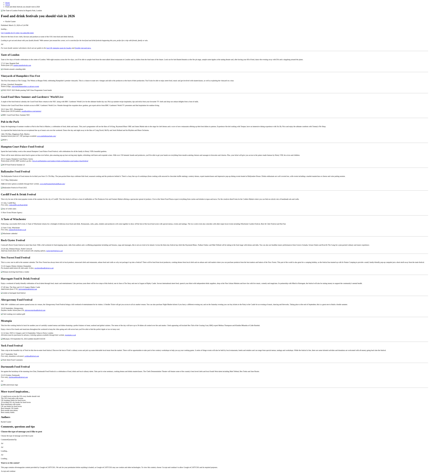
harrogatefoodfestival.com (28, 289)
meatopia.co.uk (70, 335)
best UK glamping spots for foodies (58, 48)
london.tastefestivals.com (22, 65)
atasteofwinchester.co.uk (17, 230)
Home (7, 3)
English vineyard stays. (83, 48)
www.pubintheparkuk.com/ (46, 136)
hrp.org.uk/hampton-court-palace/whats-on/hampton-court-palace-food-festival (60, 161)
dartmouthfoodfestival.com (18, 377)
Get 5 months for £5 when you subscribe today (17, 33)
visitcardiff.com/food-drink (18, 205)
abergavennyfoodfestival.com (35, 310)
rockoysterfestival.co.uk (54, 251)
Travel (7, 5)
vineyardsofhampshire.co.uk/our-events (25, 86)
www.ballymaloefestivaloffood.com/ (52, 184)
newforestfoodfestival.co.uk (44, 268)
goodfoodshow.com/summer (31, 111)
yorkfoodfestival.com (31, 356)
